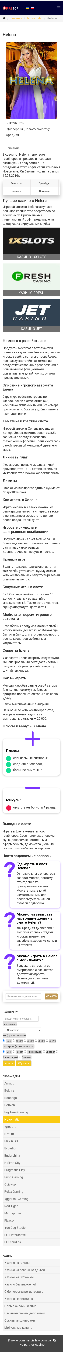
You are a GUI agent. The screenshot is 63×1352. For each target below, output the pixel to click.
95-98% (41, 1041)
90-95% (30, 1041)
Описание (12, 148)
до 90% (19, 1041)
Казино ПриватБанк (18, 1299)
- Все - (9, 1041)
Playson (9, 1220)
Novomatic (35, 18)
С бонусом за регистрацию (23, 1291)
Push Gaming (13, 1177)
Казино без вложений (20, 1284)
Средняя (50, 1052)
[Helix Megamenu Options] (58, 7)
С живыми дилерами (19, 1320)
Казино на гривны (17, 1263)
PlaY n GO (11, 1141)
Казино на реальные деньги (24, 1270)
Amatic (9, 1083)
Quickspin (11, 1184)
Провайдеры (10, 1024)
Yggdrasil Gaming (16, 1199)
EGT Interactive (15, 1235)
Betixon (9, 1105)
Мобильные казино (18, 1327)
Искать (51, 996)
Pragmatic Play (14, 1170)
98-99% (52, 1041)
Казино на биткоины (19, 1277)
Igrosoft (10, 1126)
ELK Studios (12, 1242)
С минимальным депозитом (24, 1313)
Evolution (10, 1148)
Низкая (19, 1052)
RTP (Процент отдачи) (14, 1035)
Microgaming (13, 1213)
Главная (16, 18)
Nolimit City (12, 1163)
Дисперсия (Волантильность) (18, 1046)
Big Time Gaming (16, 1112)
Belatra (9, 1090)
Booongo (10, 1098)
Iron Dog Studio (15, 1228)
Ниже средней (34, 1052)
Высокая (26, 1057)
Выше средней (10, 1057)
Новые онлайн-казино (20, 1306)
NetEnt (9, 1134)
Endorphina (12, 1155)
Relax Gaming (13, 1191)
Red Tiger (11, 1206)
